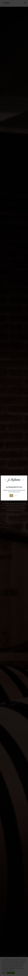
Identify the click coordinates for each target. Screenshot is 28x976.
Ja (11, 495)
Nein (16, 495)
